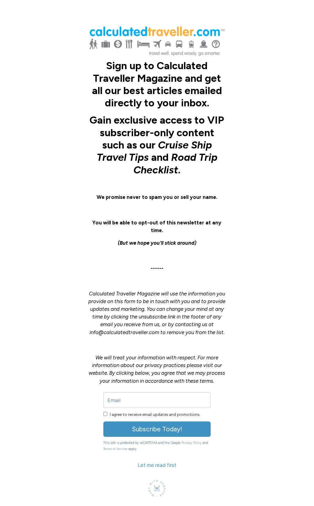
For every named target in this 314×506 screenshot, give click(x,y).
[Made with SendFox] (157, 488)
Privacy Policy (192, 443)
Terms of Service (115, 449)
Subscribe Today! (157, 429)
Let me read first (157, 465)
